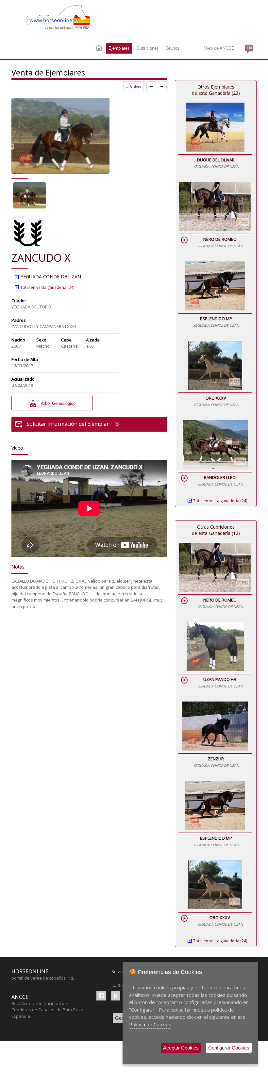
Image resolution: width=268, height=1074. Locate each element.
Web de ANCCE (219, 48)
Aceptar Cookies (181, 1047)
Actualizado (23, 379)
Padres (18, 320)
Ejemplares (119, 48)
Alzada (93, 340)
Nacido (18, 340)
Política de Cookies (150, 1024)
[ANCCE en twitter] (115, 995)
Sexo (41, 340)
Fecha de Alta (24, 359)
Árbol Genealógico (52, 403)
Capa (66, 340)
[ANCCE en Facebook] (101, 995)
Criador (18, 301)
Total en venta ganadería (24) (44, 287)
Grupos (172, 48)
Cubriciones (148, 48)
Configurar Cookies (228, 1047)
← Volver (133, 87)
